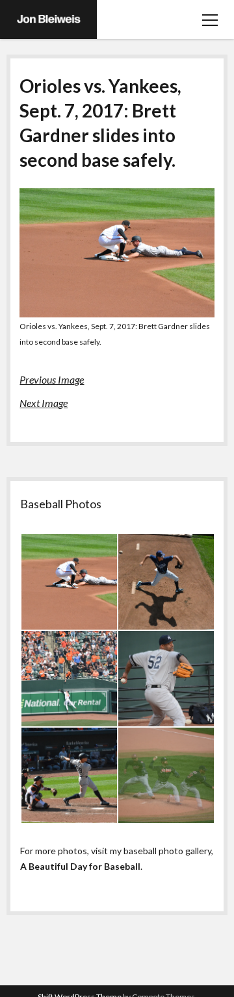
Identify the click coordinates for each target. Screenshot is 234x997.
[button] (68, 582)
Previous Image (52, 379)
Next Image (44, 403)
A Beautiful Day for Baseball (80, 866)
